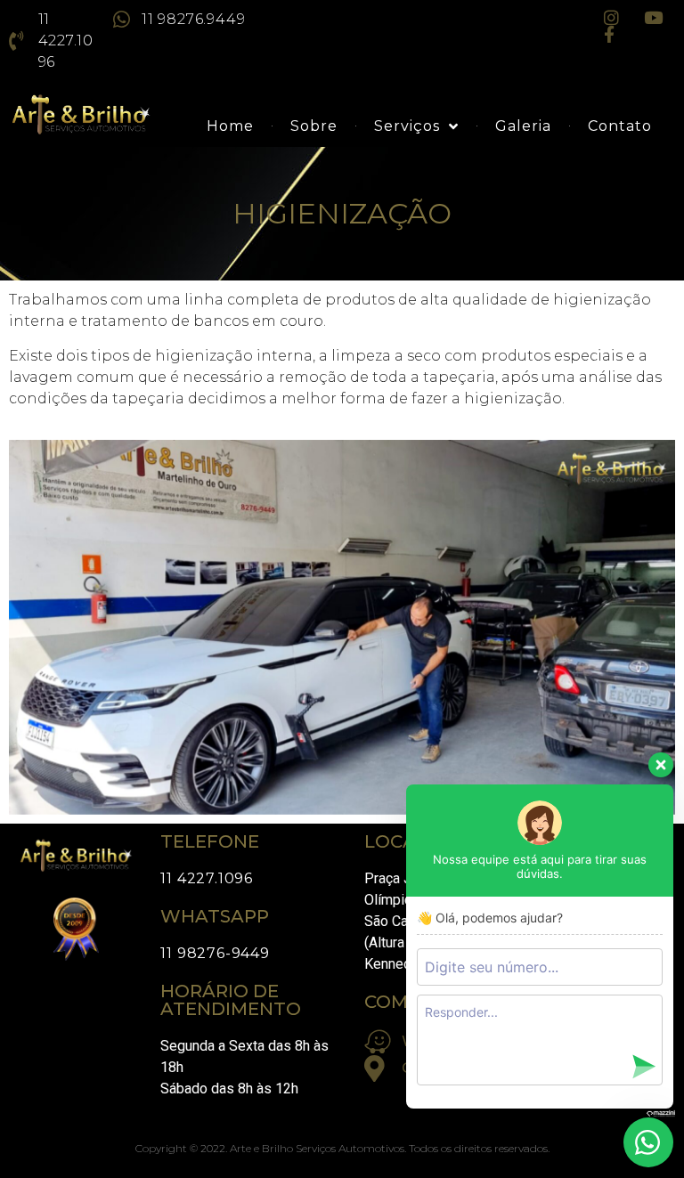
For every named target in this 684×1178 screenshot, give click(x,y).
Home (230, 126)
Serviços (407, 126)
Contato (620, 126)
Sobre (314, 126)
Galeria (523, 126)
